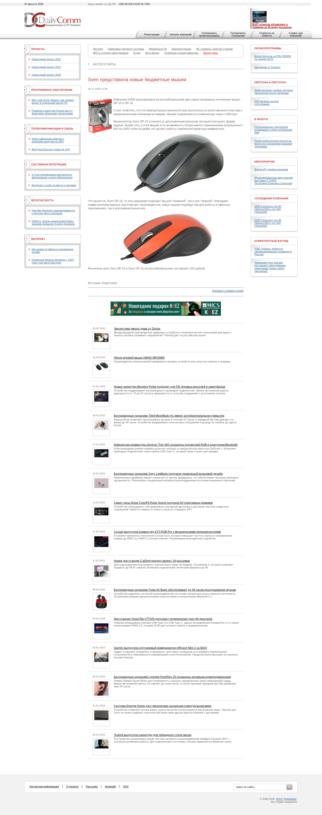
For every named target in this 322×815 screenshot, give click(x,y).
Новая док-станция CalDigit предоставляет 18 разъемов (152, 561)
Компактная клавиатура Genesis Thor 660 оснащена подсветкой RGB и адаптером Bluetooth (176, 444)
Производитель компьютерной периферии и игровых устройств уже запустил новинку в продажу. (172, 361)
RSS (125, 786)
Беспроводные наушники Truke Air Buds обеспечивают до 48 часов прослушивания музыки (175, 590)
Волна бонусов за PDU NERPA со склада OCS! (272, 57)
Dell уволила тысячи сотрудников (266, 102)
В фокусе (261, 119)
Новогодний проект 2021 (46, 67)
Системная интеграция (48, 164)
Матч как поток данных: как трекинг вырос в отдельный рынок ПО (53, 101)
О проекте (72, 786)
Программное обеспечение (51, 89)
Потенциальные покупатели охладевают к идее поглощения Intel (273, 130)
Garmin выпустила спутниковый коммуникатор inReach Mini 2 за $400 (160, 648)
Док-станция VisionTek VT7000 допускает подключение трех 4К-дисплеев (163, 619)
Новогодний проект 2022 (46, 59)
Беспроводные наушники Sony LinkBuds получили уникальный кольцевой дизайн (168, 473)
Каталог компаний (180, 34)
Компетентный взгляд (271, 240)
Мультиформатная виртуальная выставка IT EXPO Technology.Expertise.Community (273, 180)
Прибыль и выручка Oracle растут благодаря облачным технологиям (52, 112)
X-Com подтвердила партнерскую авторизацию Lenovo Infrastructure (52, 176)
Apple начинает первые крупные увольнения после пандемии (273, 91)
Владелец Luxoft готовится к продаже (54, 185)
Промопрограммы (267, 48)
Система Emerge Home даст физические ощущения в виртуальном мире (162, 706)
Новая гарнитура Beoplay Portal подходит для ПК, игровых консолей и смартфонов (169, 386)
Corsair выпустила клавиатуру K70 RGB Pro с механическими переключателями (167, 532)
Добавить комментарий (228, 291)
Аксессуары (104, 64)
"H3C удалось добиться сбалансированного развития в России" (273, 251)
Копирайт (110, 786)
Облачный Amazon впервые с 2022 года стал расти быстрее (53, 261)
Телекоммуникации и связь (52, 128)
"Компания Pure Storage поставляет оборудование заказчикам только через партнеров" (270, 267)
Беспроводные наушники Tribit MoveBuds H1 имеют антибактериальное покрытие (169, 415)
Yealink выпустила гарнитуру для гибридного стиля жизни (152, 735)
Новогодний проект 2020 (46, 74)
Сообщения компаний (271, 198)
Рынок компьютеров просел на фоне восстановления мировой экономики (273, 143)
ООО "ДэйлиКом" (286, 799)
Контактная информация (44, 786)
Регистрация (151, 34)
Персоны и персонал (270, 82)
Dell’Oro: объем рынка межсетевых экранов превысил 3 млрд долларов (53, 222)
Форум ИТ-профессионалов (271, 169)
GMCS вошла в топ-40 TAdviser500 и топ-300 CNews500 (267, 209)
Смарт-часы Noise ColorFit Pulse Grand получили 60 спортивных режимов (163, 502)
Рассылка (92, 786)
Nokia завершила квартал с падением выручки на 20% (48, 140)
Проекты (38, 49)
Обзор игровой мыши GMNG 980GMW (139, 357)
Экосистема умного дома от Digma (137, 328)
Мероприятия (264, 161)
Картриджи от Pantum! (267, 67)
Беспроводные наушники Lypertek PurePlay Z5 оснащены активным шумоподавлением (172, 677)
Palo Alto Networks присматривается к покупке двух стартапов (53, 212)
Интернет (38, 239)
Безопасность (42, 200)
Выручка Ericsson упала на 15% (51, 149)
